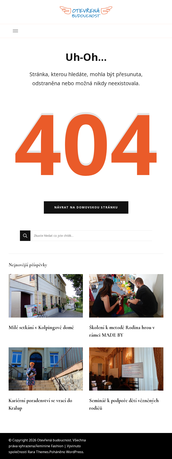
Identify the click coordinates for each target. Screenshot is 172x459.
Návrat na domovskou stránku (86, 207)
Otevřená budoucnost (54, 440)
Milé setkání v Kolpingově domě (41, 327)
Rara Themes (38, 452)
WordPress (74, 452)
